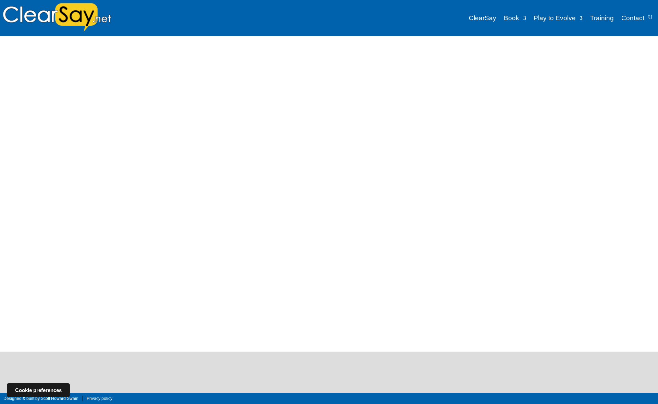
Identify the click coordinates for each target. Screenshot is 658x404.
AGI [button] (148, 65)
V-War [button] (587, 74)
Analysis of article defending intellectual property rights (293, 285)
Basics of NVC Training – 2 (485, 133)
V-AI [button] (439, 63)
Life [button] (208, 75)
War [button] (346, 84)
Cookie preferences (38, 390)
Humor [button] (173, 75)
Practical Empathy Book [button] (356, 75)
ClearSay (482, 18)
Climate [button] (243, 65)
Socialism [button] (265, 84)
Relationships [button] (236, 84)
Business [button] (221, 65)
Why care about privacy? (289, 208)
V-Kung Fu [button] (561, 63)
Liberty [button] (192, 75)
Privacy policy (99, 398)
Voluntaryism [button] (323, 84)
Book (511, 18)
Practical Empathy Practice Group (61, 285)
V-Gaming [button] (490, 63)
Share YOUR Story (329, 377)
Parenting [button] (282, 75)
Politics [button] (319, 75)
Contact (632, 18)
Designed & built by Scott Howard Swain (40, 398)
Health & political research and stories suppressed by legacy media (66, 337)
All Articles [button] (180, 66)
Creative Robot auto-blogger (54, 324)
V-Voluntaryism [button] (560, 74)
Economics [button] (337, 65)
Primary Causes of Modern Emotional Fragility (355, 145)
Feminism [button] (375, 65)
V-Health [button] (514, 63)
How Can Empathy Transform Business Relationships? (231, 145)
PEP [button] (301, 75)
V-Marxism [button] (587, 63)
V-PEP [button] (639, 63)
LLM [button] (221, 75)
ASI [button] (202, 65)
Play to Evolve (555, 18)
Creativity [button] (291, 65)
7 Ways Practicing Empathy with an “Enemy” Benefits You (228, 214)
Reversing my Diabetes (160, 208)
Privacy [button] (210, 84)
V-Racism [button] (493, 74)
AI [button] (160, 65)
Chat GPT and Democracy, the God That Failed (168, 282)
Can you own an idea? (163, 142)
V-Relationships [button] (524, 74)
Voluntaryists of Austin (46, 294)
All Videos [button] (417, 64)
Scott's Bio (68, 261)
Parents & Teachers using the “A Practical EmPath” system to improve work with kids (230, 285)
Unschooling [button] (293, 84)
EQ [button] (357, 65)
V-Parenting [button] (615, 63)
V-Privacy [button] (469, 74)
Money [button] (260, 75)
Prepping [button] (188, 84)
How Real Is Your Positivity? (291, 142)
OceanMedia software (46, 316)
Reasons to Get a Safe (354, 280)
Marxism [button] (239, 75)
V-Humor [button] (536, 63)
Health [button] (155, 75)
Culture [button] (313, 65)
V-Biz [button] (454, 63)
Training (602, 18)
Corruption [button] (266, 65)
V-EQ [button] (470, 63)
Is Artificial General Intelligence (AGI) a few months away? (356, 211)
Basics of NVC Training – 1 (422, 133)
